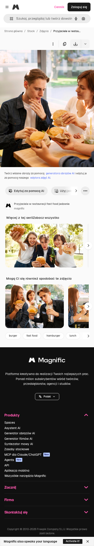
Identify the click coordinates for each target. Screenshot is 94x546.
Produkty (11, 415)
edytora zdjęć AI (40, 178)
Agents (12, 460)
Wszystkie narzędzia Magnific (25, 476)
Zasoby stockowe (16, 449)
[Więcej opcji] (53, 43)
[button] (47, 396)
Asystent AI (12, 428)
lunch (73, 335)
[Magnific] (47, 361)
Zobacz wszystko (46, 218)
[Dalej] (76, 191)
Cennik (59, 7)
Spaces (9, 422)
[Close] (87, 541)
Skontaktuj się (16, 512)
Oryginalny (30, 58)
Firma (9, 499)
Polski (47, 396)
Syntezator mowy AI (18, 444)
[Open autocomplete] (10, 18)
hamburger (53, 335)
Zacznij (10, 487)
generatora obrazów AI (60, 173)
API (6, 465)
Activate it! (73, 541)
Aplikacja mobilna (16, 470)
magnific (19, 208)
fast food (31, 335)
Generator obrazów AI (19, 433)
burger (13, 335)
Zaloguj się (79, 7)
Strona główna (13, 31)
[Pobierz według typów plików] (85, 43)
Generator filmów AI (18, 439)
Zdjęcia (44, 31)
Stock (31, 31)
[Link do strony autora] (8, 206)
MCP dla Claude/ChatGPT (26, 455)
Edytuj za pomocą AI (29, 191)
